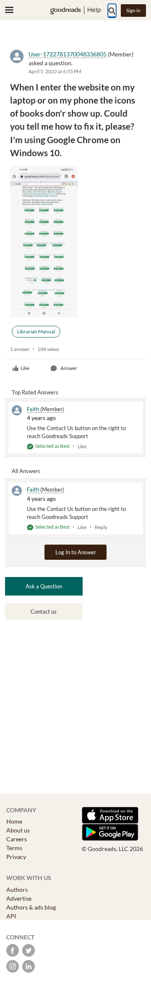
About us (18, 830)
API (11, 916)
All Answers (26, 471)
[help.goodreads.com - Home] (75, 10)
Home (14, 821)
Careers (16, 839)
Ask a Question (44, 586)
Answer (68, 368)
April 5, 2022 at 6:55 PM (55, 71)
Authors (17, 889)
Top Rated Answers (35, 392)
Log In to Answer (75, 552)
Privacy (16, 856)
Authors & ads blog (31, 907)
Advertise (18, 898)
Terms (14, 847)
